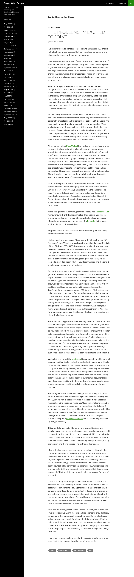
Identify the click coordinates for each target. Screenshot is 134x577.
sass (90, 550)
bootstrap (76, 359)
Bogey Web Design (14, 3)
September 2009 (9, 68)
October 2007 (9, 83)
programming (54, 28)
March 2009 (8, 74)
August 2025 (8, 36)
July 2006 (7, 121)
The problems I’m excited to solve (76, 34)
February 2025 (9, 46)
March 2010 (8, 61)
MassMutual (72, 146)
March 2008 (8, 80)
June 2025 (7, 39)
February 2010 (9, 65)
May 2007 (7, 96)
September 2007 (9, 86)
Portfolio (109, 3)
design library (64, 550)
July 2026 (7, 27)
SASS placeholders (74, 418)
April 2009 (7, 71)
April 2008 (7, 77)
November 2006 (9, 112)
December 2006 (9, 108)
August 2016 (8, 55)
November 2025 (9, 33)
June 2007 (7, 93)
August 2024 (8, 52)
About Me (122, 3)
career (52, 550)
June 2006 (7, 124)
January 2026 (8, 30)
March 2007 (8, 102)
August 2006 (8, 118)
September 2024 (9, 49)
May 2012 (7, 58)
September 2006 (9, 115)
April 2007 (7, 99)
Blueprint (91, 221)
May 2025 (7, 43)
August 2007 (8, 90)
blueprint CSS (103, 211)
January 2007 (8, 105)
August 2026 (8, 24)
